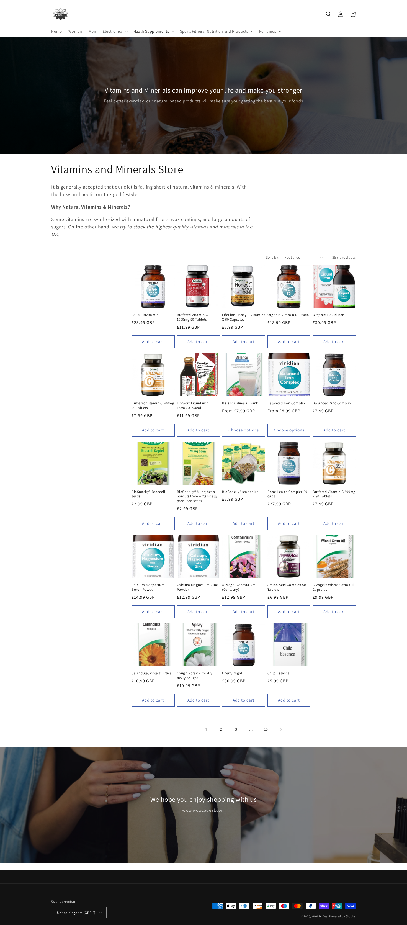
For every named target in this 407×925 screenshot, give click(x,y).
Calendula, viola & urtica (152, 673)
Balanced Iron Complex (286, 403)
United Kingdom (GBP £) (76, 912)
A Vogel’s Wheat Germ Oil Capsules (333, 587)
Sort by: (272, 257)
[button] (114, 31)
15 (266, 729)
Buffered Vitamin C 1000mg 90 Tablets (192, 317)
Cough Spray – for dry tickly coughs (195, 675)
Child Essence (278, 673)
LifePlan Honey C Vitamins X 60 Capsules (243, 317)
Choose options (243, 430)
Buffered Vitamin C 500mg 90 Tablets (153, 405)
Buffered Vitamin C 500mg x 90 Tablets (334, 494)
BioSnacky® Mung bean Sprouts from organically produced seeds (197, 496)
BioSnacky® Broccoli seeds (148, 494)
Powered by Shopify (342, 916)
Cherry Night (232, 673)
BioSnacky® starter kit (240, 492)
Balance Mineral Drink (240, 403)
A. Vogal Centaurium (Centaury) (239, 587)
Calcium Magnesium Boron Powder (148, 587)
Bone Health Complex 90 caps (287, 494)
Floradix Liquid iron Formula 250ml (193, 405)
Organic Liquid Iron (328, 315)
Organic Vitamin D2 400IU (288, 315)
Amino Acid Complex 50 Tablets (286, 587)
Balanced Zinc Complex (332, 403)
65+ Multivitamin (145, 315)
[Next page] (281, 729)
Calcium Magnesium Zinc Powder (197, 587)
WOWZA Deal (320, 916)
